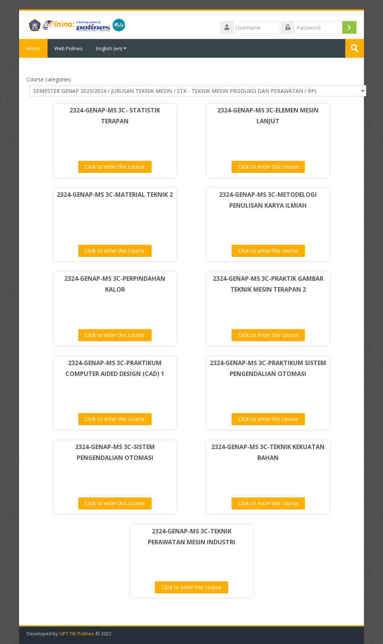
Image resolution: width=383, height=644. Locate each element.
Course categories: (49, 79)
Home (33, 48)
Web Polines (68, 48)
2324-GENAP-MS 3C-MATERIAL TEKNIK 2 (115, 194)
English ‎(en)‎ (109, 48)
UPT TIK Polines (76, 634)
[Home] (76, 24)
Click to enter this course (115, 166)
